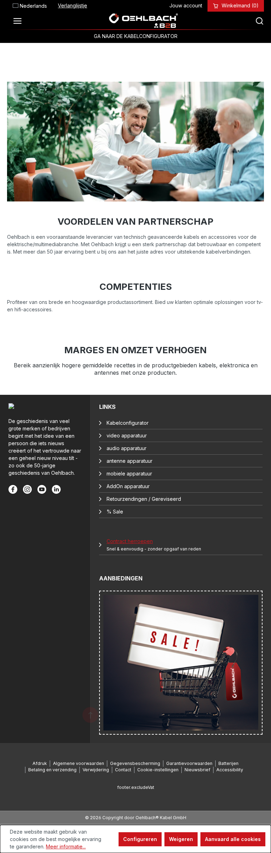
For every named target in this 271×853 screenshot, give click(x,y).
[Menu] (19, 21)
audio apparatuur (126, 448)
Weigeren (181, 839)
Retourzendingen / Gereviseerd (144, 499)
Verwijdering (96, 769)
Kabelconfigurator (128, 423)
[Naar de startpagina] (143, 21)
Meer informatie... (66, 846)
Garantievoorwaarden (189, 763)
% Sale (115, 512)
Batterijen (228, 763)
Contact (123, 769)
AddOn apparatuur (128, 486)
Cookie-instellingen (158, 769)
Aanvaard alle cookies (233, 839)
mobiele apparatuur (129, 474)
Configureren (140, 839)
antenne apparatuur (129, 461)
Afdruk (39, 763)
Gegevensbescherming (135, 763)
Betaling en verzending (52, 769)
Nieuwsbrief (197, 769)
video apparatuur (127, 435)
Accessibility (229, 769)
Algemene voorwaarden (78, 763)
